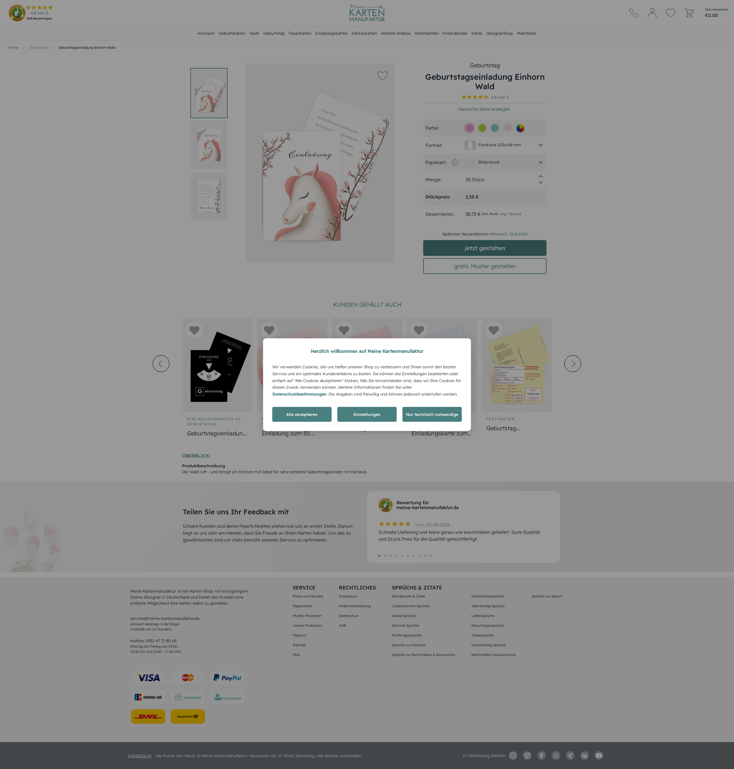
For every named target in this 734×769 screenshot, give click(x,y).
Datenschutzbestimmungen (299, 393)
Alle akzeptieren (302, 414)
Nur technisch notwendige (432, 414)
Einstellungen (367, 414)
